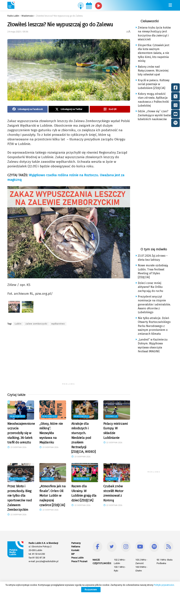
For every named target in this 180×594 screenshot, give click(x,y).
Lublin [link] (18, 324)
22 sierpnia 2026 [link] (114, 442)
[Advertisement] (68, 356)
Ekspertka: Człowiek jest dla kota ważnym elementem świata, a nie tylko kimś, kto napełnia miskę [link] (153, 53)
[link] (10, 5)
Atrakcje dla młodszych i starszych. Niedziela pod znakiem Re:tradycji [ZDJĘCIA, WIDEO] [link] (83, 438)
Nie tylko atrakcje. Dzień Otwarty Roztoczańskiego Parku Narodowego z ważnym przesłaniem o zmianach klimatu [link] (154, 326)
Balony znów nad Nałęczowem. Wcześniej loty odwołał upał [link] (153, 70)
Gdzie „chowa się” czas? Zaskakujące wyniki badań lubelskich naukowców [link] (155, 115)
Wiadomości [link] (17, 416)
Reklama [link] (75, 546)
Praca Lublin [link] (77, 557)
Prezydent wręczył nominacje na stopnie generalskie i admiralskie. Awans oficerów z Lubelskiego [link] (154, 304)
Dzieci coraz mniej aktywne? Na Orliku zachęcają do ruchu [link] (150, 287)
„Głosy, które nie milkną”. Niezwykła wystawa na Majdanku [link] (51, 433)
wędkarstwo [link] (58, 324)
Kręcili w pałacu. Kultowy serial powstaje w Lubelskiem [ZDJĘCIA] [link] (153, 84)
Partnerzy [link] (76, 543)
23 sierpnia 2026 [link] (18, 447)
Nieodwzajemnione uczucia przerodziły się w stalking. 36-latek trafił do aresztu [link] (21, 433)
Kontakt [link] (75, 550)
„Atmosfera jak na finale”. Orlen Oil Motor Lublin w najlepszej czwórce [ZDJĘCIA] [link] (52, 495)
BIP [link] (73, 554)
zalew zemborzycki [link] (36, 324)
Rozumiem (91, 589)
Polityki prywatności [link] (164, 585)
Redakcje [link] (111, 416)
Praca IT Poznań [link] (79, 561)
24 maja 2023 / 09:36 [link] (17, 31)
